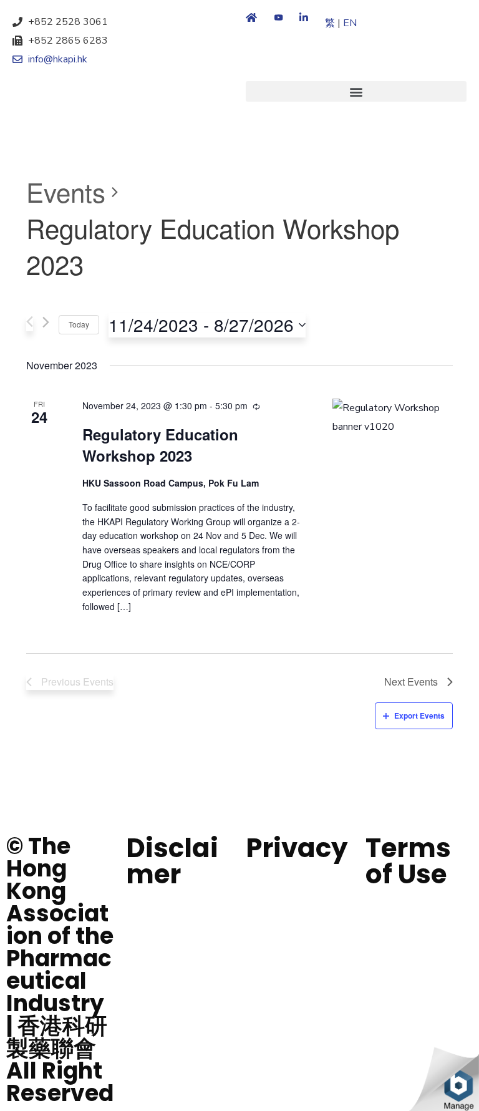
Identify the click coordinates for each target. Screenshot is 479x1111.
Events (65, 192)
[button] (356, 91)
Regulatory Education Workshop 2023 (160, 445)
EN (350, 23)
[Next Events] (45, 325)
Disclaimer (172, 861)
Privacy (297, 848)
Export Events (419, 715)
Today (79, 324)
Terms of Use (408, 861)
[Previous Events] (29, 323)
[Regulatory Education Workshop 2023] (392, 417)
